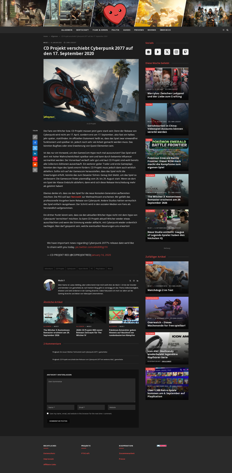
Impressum (49, 459)
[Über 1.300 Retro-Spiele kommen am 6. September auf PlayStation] (166, 384)
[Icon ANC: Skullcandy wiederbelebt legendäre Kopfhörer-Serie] (166, 348)
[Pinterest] (35, 158)
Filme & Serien (100, 30)
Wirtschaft (82, 30)
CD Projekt (60, 269)
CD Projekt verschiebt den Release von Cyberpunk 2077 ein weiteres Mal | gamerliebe (91, 359)
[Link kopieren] (35, 137)
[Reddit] (35, 164)
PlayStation (100, 269)
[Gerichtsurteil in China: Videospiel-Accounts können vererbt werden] (166, 119)
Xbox (110, 269)
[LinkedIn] (35, 153)
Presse (122, 459)
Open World (83, 269)
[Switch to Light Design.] (223, 30)
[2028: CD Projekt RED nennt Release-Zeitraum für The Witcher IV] (91, 315)
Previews (139, 30)
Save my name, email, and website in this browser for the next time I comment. (81, 413)
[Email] (35, 169)
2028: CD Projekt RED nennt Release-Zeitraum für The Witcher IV (89, 333)
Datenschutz (49, 453)
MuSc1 (46, 42)
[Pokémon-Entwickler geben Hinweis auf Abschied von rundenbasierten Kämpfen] (124, 315)
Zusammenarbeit (127, 453)
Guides (126, 30)
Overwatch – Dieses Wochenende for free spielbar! (166, 324)
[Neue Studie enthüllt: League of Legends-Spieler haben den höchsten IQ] (166, 225)
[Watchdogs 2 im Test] (166, 277)
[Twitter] (35, 148)
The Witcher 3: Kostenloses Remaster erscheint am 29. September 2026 (57, 333)
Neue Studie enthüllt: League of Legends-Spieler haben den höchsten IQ (166, 235)
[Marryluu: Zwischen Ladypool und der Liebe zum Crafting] (166, 84)
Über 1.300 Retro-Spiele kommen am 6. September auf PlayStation (166, 393)
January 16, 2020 (101, 255)
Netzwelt (76, 196)
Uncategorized (152, 298)
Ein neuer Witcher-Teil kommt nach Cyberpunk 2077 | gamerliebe (83, 352)
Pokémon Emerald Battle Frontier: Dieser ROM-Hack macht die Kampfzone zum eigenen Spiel (164, 162)
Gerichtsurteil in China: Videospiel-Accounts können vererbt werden (165, 129)
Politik (115, 30)
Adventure (49, 269)
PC (92, 269)
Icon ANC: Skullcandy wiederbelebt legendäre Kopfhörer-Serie (163, 354)
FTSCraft (85, 453)
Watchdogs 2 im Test (160, 290)
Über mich (165, 30)
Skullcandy (166, 361)
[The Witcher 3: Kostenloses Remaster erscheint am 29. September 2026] (58, 315)
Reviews (152, 30)
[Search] (227, 30)
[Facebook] (35, 142)
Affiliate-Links (50, 464)
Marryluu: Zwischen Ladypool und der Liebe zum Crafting (166, 95)
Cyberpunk (71, 269)
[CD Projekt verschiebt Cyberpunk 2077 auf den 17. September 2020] (91, 90)
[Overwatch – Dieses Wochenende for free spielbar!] (166, 313)
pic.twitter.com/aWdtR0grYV (91, 247)
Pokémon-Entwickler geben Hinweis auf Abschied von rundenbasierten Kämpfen (122, 333)
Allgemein (66, 30)
